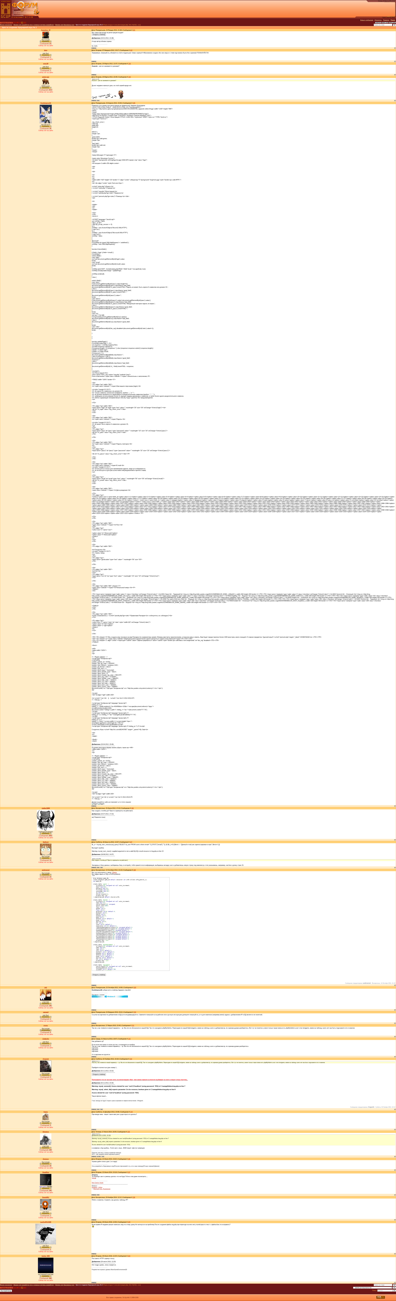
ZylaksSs (45, 1039)
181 (134, 30)
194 (131, 1112)
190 (135, 1012)
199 (129, 1222)
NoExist (46, 842)
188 (134, 870)
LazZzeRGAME (45, 1222)
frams (46, 1112)
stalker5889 (46, 808)
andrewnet (46, 870)
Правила (386, 20)
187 (131, 842)
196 (129, 1159)
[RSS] (32, 17)
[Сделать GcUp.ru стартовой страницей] (26, 17)
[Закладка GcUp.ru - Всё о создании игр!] (28, 17)
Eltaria (114, 872)
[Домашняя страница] (98, 100)
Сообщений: (45, 43)
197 (129, 1172)
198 (134, 1197)
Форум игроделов (6, 25)
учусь (46, 1025)
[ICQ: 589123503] (102, 1156)
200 (129, 1256)
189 (135, 987)
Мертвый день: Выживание (101, 1189)
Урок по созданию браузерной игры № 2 (89, 25)
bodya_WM (46, 1256)
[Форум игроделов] (12, 17)
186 (132, 808)
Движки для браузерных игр (64, 25)
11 (24, 23)
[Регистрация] (18, 17)
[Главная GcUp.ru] (5, 17)
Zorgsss (46, 1159)
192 (129, 1039)
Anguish (46, 1059)
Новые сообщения (366, 20)
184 (129, 77)
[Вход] (24, 17)
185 (134, 103)
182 (131, 50)
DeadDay (45, 1172)
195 (128, 1132)
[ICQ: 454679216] (101, 1109)
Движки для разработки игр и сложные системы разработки (34, 25)
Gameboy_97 (45, 30)
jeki (45, 987)
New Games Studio (97, 1182)
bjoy (45, 50)
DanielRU (45, 1197)
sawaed (45, 1012)
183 (129, 63)
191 (133, 1025)
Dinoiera (46, 1132)
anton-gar (45, 77)
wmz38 (45, 63)
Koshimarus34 (46, 103)
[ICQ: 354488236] (101, 867)
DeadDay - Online (97, 1187)
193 (131, 1059)
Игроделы (378, 20)
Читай (94, 1178)
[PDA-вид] (30, 17)
